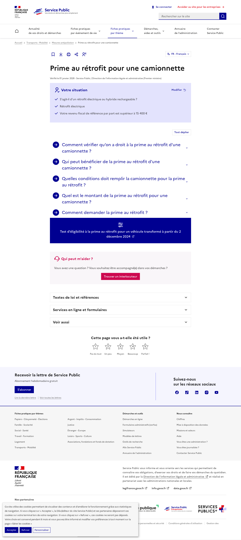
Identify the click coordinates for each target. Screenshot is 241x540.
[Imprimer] (68, 54)
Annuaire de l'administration (137, 453)
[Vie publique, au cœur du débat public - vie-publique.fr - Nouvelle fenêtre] (144, 509)
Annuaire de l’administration (185, 31)
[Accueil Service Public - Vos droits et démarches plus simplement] (57, 15)
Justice (71, 424)
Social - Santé (21, 430)
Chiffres (181, 419)
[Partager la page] (76, 54)
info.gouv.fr (159, 488)
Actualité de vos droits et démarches (45, 31)
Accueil (18, 42)
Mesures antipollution (63, 42)
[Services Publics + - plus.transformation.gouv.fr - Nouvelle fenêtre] (212, 509)
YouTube (216, 392)
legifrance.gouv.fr (133, 488)
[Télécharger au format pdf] (61, 54)
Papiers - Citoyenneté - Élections (31, 419)
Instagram (206, 392)
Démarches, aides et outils (152, 31)
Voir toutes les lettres (50, 397)
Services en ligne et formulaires (80, 309)
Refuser (26, 530)
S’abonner (24, 389)
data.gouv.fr (181, 488)
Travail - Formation (24, 436)
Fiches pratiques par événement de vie (84, 31)
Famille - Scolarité (24, 424)
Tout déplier (181, 132)
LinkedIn (196, 392)
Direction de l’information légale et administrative (174, 477)
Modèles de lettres (132, 436)
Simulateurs (128, 430)
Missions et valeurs (186, 430)
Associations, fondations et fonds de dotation (91, 441)
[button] (84, 54)
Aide (179, 436)
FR (178, 54)
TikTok (186, 392)
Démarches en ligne (133, 419)
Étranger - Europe (77, 430)
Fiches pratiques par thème (120, 31)
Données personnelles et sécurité (147, 523)
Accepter (11, 530)
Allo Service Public (132, 447)
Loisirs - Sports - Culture (80, 436)
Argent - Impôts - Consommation (84, 419)
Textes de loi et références (76, 297)
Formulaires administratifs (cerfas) (140, 424)
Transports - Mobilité (37, 42)
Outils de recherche (133, 441)
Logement (20, 441)
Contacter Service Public (215, 31)
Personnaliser (42, 530)
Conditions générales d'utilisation (185, 523)
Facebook (176, 392)
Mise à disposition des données (192, 424)
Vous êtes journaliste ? (188, 447)
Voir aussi (61, 322)
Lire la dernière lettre (25, 397)
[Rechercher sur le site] (222, 16)
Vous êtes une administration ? (192, 441)
